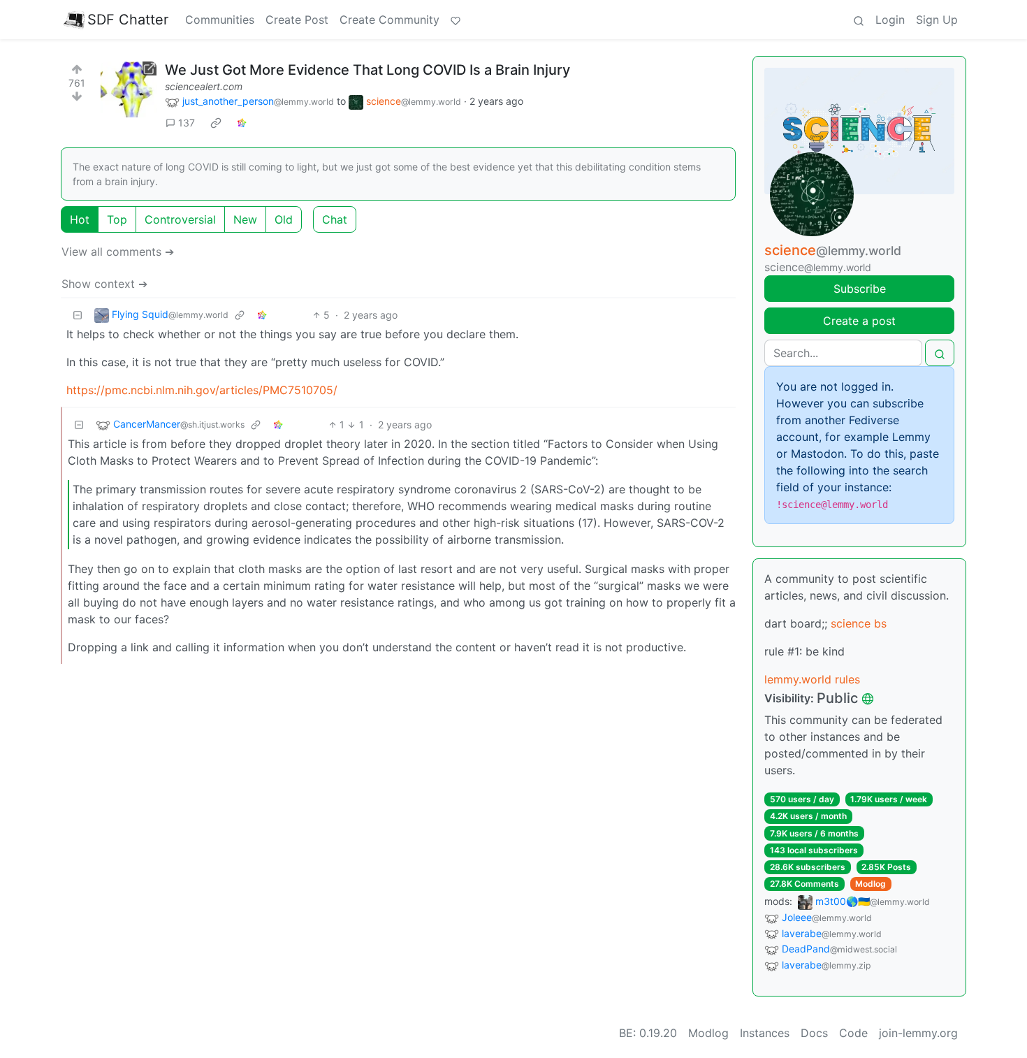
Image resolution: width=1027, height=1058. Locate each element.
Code (853, 1033)
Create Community (389, 20)
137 (186, 123)
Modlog (870, 883)
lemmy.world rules (812, 679)
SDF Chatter (127, 19)
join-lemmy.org (918, 1033)
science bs (859, 623)
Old (284, 219)
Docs (814, 1033)
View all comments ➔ (117, 252)
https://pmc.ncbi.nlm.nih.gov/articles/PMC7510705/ (201, 390)
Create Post (296, 20)
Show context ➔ (104, 284)
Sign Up (937, 20)
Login (890, 20)
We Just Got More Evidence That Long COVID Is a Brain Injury (367, 69)
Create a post (859, 321)
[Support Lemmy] (455, 20)
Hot (79, 219)
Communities (219, 20)
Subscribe (859, 289)
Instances (764, 1033)
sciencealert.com (203, 86)
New (245, 219)
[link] (216, 123)
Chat (334, 219)
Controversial (180, 219)
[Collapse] (77, 315)
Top (117, 219)
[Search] (858, 20)
